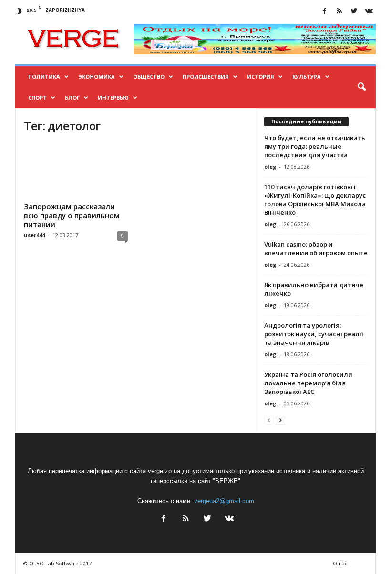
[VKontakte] (368, 12)
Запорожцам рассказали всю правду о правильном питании (72, 215)
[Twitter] (354, 12)
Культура (306, 76)
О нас (340, 563)
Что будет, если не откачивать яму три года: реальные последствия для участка (314, 146)
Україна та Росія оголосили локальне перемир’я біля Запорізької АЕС (308, 383)
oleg (270, 166)
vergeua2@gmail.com (224, 500)
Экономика (96, 76)
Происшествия (206, 76)
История (260, 76)
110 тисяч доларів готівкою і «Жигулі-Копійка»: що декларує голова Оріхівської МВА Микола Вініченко (315, 199)
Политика (44, 76)
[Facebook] (324, 12)
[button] (361, 87)
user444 (34, 235)
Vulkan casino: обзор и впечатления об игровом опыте (316, 248)
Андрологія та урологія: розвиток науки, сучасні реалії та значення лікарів (313, 334)
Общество (149, 76)
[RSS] (339, 12)
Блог (72, 97)
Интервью (113, 97)
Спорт (37, 97)
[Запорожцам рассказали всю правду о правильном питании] (76, 170)
